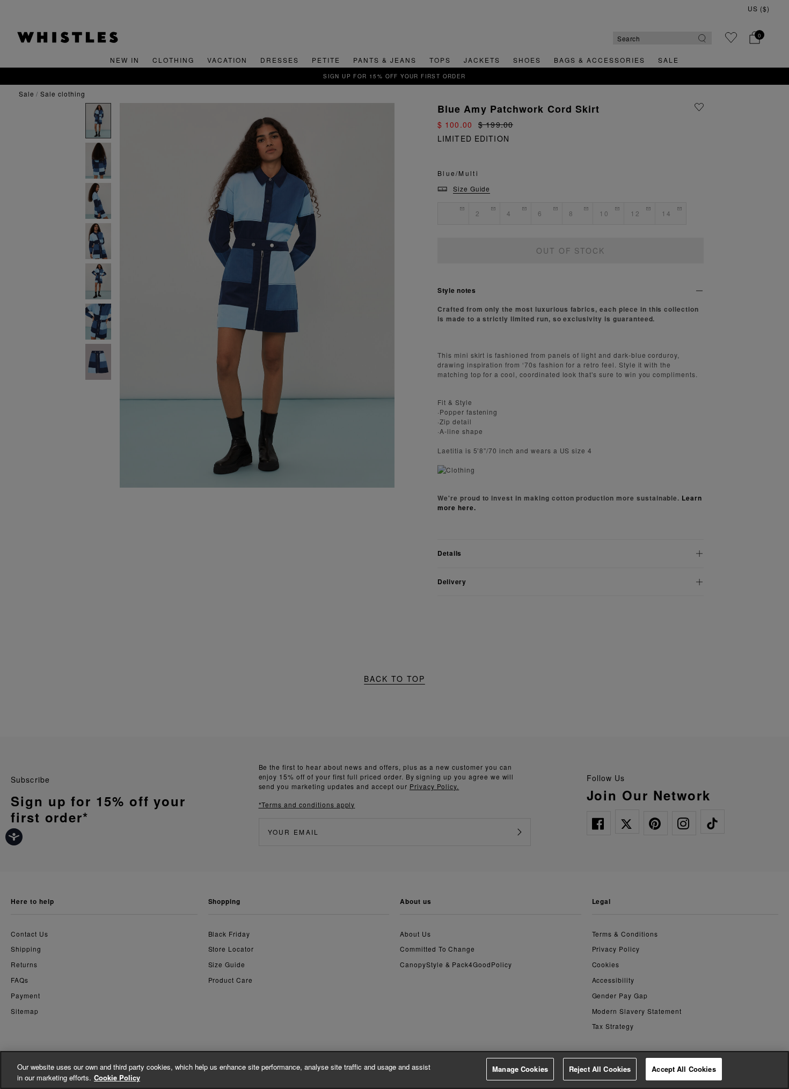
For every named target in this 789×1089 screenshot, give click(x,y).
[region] (394, 1070)
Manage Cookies (520, 1069)
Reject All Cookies (600, 1069)
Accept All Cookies (683, 1069)
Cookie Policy (117, 1077)
